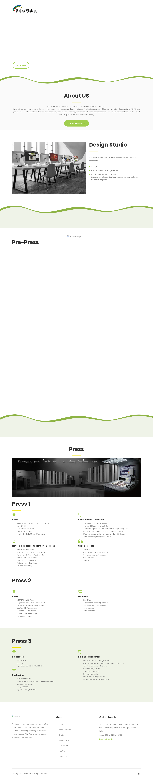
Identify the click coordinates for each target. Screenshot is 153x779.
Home (61, 724)
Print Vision (29, 774)
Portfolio (87, 9)
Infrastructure (101, 9)
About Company (54, 9)
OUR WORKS (21, 65)
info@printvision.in (106, 739)
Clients (116, 9)
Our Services (72, 9)
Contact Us (129, 9)
